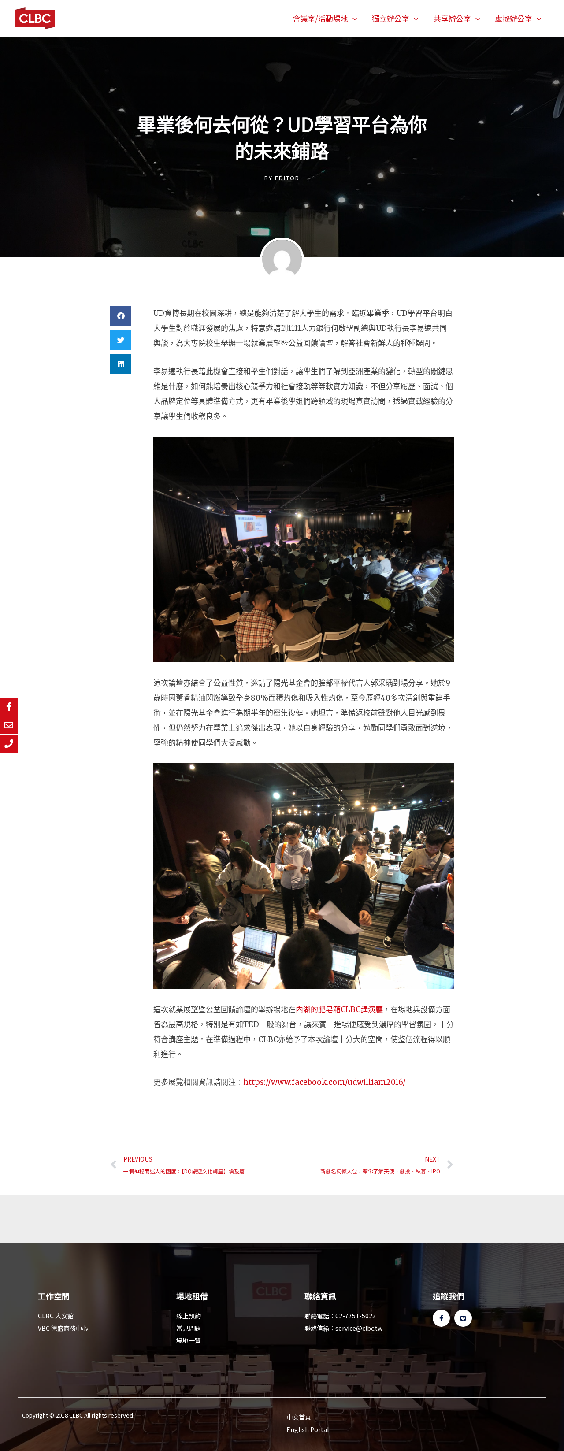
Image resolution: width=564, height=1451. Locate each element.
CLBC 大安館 (56, 1315)
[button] (352, 18)
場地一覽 (188, 1340)
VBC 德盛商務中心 (63, 1328)
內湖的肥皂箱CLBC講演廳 (339, 1009)
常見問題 (188, 1328)
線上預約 (188, 1315)
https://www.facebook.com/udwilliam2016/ (324, 1082)
